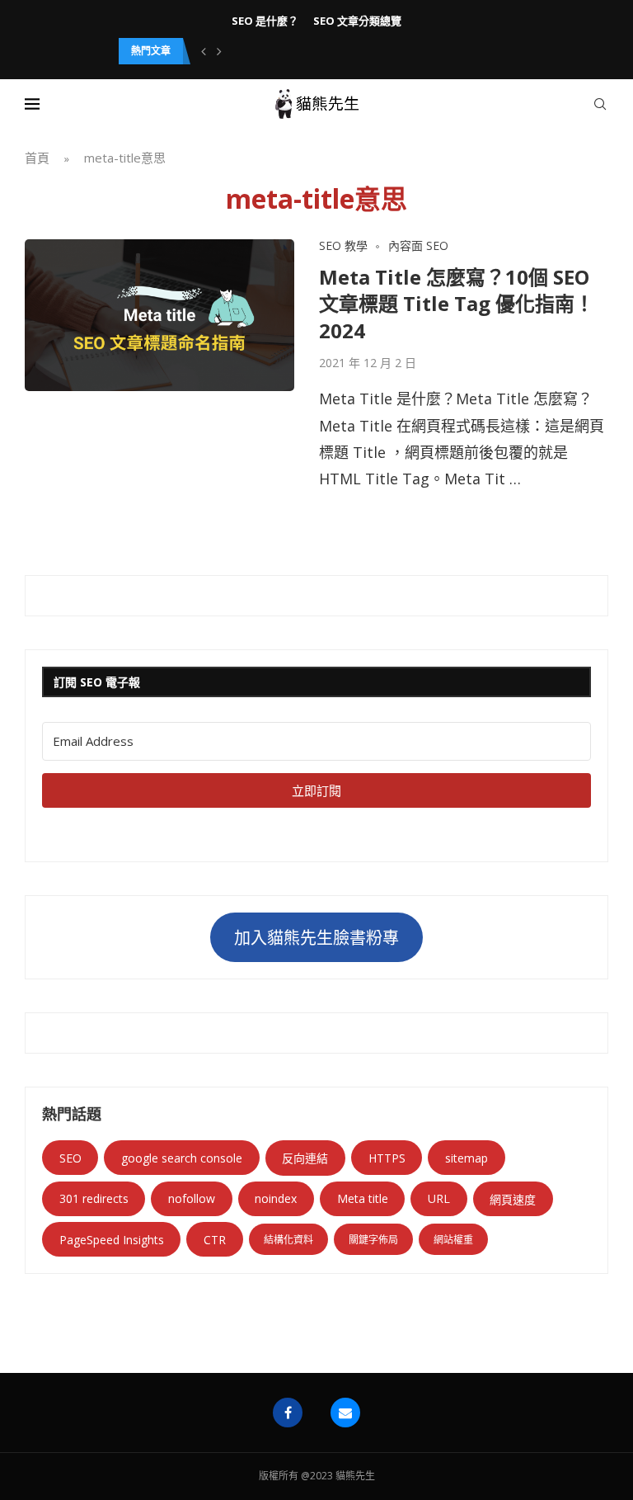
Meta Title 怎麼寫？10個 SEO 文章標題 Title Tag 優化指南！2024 (456, 303)
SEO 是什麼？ (265, 20)
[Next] (219, 51)
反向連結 (305, 1158)
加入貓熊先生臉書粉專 (316, 938)
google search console (181, 1158)
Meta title (362, 1198)
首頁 (37, 157)
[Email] (345, 1412)
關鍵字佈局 (373, 1240)
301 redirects (94, 1198)
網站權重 (453, 1240)
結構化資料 (288, 1240)
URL (439, 1198)
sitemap (466, 1158)
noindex (276, 1198)
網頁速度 (513, 1199)
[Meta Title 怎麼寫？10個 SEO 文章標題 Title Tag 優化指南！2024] (159, 315)
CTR (215, 1240)
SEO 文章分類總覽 (357, 20)
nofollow (191, 1198)
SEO (70, 1158)
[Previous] (203, 51)
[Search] (600, 104)
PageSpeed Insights (111, 1240)
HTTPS (387, 1158)
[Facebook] (287, 1412)
